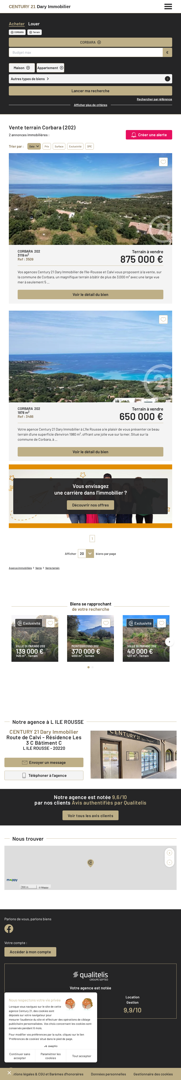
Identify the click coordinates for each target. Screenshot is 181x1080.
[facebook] (8, 928)
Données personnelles (108, 1074)
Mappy (45, 887)
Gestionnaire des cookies (153, 1074)
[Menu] (168, 6)
